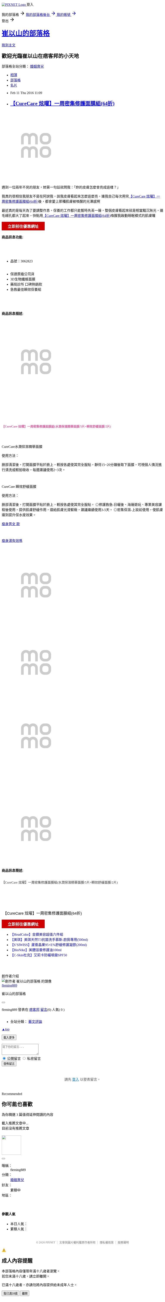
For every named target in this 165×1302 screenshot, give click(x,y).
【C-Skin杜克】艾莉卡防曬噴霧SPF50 (38, 955)
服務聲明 (123, 1242)
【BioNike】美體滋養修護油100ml (35, 950)
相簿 (13, 75)
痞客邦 (34, 1009)
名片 (13, 85)
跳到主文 (8, 45)
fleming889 (9, 985)
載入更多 (9, 1037)
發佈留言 (9, 1063)
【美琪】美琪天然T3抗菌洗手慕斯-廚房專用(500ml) (49, 940)
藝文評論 (35, 1022)
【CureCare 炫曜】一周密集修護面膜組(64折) (62, 103)
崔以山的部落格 (26, 33)
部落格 (15, 80)
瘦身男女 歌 (11, 524)
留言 (43, 1009)
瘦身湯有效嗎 (12, 541)
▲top (5, 1029)
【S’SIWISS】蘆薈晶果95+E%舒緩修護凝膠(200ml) (48, 945)
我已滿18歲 (10, 1293)
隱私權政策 (107, 1242)
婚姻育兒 (37, 66)
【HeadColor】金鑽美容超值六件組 (36, 934)
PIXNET (50, 1242)
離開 (25, 1293)
